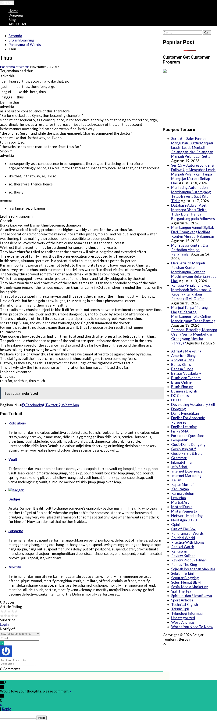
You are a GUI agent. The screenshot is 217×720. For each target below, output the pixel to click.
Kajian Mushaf (182, 484)
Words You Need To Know (192, 627)
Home (13, 10)
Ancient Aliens (182, 360)
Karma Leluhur (182, 493)
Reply (6, 709)
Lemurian (178, 498)
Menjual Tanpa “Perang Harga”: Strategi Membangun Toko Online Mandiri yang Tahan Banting (193, 314)
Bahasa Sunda (182, 369)
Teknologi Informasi (187, 613)
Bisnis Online (181, 382)
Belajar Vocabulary (186, 373)
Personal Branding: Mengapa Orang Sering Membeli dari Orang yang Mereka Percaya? (194, 336)
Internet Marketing (186, 475)
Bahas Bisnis (181, 364)
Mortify (14, 567)
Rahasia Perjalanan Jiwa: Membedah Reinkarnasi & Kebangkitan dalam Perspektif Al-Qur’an (191, 292)
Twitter (51, 405)
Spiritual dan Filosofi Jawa (191, 595)
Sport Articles (182, 600)
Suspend (15, 531)
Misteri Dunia (181, 506)
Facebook (33, 405)
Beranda (15, 35)
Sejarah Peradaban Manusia (193, 569)
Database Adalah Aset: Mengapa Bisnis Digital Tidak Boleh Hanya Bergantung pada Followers (193, 212)
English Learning (21, 40)
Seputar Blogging (185, 578)
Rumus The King (184, 564)
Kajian (176, 480)
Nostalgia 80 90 (184, 520)
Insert (41, 717)
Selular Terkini (182, 573)
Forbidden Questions (187, 435)
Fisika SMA (180, 431)
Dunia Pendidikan (185, 413)
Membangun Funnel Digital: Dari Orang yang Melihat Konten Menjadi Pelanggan (192, 232)
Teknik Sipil (180, 609)
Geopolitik (179, 440)
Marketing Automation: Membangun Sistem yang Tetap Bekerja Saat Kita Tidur (191, 194)
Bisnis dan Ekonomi (186, 378)
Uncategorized (183, 618)
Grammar (179, 458)
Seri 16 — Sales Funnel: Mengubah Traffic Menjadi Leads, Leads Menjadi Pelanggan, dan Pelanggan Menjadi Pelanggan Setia (192, 147)
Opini (175, 524)
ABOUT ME (17, 24)
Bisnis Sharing (182, 386)
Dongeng (15, 15)
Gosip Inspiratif (183, 449)
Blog (12, 19)
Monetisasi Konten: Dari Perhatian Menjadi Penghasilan (190, 249)
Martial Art (180, 502)
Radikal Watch (182, 546)
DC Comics (180, 395)
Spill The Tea (181, 591)
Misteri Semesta (184, 511)
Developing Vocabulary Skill (193, 404)
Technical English (184, 604)
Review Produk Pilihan (189, 560)
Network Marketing (187, 515)
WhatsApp (70, 405)
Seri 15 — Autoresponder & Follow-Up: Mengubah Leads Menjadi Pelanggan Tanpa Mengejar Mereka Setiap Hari (193, 174)
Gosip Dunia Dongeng (188, 444)
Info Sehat (179, 466)
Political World (183, 538)
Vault (12, 459)
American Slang (183, 355)
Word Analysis (183, 622)
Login (4, 624)
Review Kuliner (183, 555)
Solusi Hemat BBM (186, 582)
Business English (184, 391)
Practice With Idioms (187, 542)
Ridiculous (17, 423)
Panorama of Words (24, 44)
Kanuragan (180, 489)
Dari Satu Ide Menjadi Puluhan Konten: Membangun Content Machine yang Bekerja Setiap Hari (193, 272)
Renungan (179, 551)
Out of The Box (183, 529)
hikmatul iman (182, 462)
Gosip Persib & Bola (186, 453)
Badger (14, 499)
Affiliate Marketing (186, 351)
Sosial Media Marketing (189, 587)
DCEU (176, 400)
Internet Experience (186, 471)
